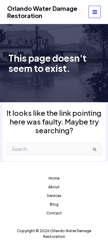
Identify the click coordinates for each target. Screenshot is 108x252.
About (54, 187)
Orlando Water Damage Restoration (42, 12)
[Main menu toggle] (94, 12)
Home (54, 178)
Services (54, 195)
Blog (54, 204)
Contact (54, 213)
